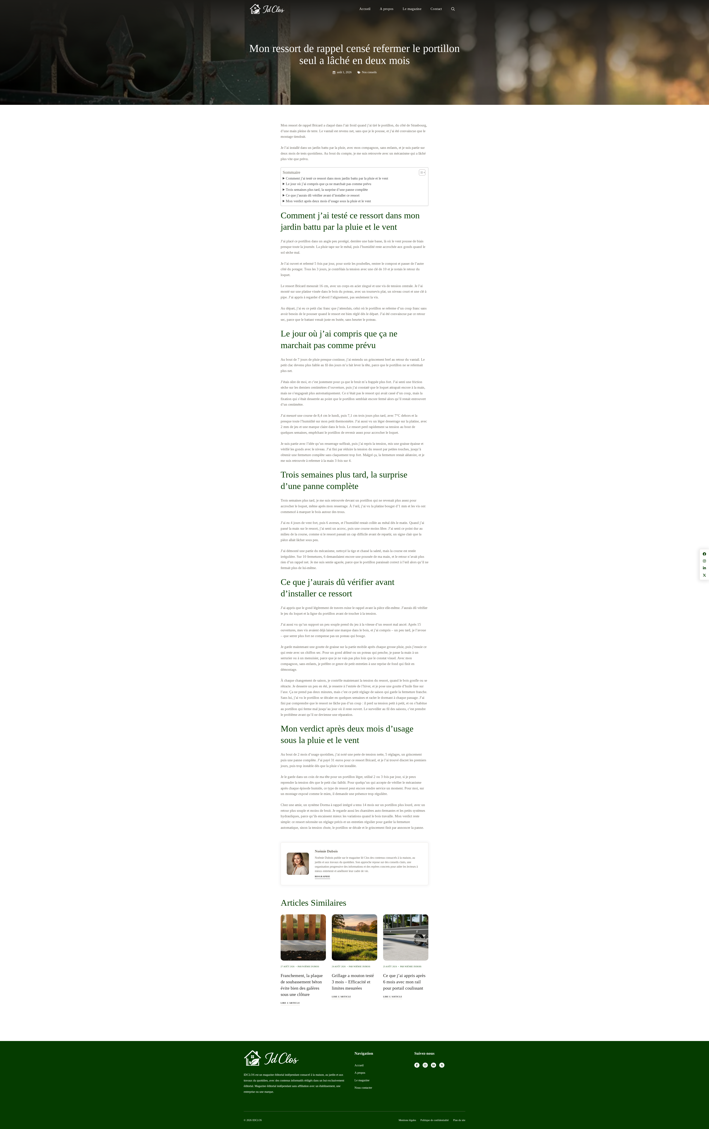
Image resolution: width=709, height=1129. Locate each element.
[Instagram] (425, 1065)
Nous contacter (363, 1087)
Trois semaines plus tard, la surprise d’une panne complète (327, 190)
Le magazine (412, 9)
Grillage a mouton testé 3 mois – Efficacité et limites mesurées (353, 982)
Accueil (365, 9)
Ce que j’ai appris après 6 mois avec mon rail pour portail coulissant (404, 982)
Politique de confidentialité (434, 1120)
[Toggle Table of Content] (420, 172)
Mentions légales (407, 1120)
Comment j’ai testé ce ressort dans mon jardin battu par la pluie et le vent (337, 178)
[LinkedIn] (433, 1065)
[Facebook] (416, 1065)
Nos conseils (369, 72)
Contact (436, 9)
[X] (441, 1065)
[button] (453, 9)
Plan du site (459, 1120)
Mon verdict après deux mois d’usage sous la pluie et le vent (328, 201)
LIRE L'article (290, 1003)
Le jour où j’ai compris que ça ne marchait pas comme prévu (328, 184)
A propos (386, 9)
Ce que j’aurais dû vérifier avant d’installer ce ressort (322, 195)
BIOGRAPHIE (322, 876)
